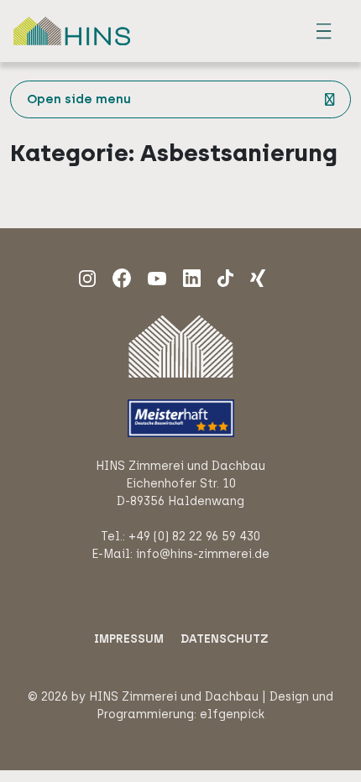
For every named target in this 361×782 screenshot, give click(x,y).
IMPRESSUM (129, 639)
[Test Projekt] (192, 277)
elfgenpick (232, 714)
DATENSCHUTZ (224, 639)
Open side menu (79, 99)
